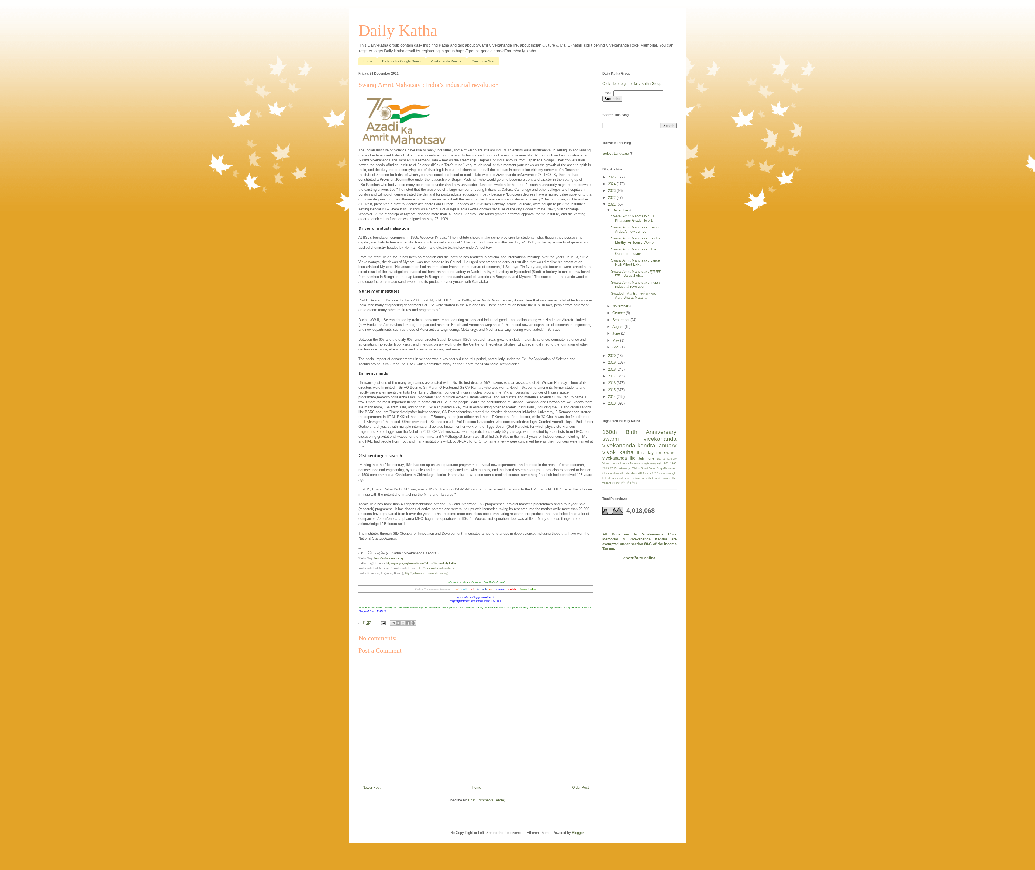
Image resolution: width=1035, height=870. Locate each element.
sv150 (673, 477)
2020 (612, 356)
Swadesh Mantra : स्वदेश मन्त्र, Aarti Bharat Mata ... (633, 295)
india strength (668, 473)
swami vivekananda (639, 439)
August (618, 327)
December (620, 210)
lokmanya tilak (631, 477)
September (621, 320)
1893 (665, 463)
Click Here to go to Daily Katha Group (631, 84)
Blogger (578, 833)
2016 (612, 383)
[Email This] (392, 623)
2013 (612, 403)
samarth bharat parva (654, 477)
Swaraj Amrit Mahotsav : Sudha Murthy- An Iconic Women (635, 240)
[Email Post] (383, 623)
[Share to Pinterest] (413, 623)
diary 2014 (651, 473)
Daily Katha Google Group (401, 61)
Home (367, 61)
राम (613, 482)
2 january (670, 458)
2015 (612, 390)
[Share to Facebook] (408, 623)
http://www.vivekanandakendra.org (436, 567)
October (619, 313)
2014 (612, 397)
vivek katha (618, 452)
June (616, 333)
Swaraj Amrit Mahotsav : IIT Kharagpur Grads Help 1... (633, 218)
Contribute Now (483, 61)
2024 (612, 184)
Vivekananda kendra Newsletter (622, 463)
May (616, 340)
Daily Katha (397, 30)
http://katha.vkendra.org (388, 558)
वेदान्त (634, 482)
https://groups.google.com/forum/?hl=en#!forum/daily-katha (421, 563)
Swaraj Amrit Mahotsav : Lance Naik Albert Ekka (635, 262)
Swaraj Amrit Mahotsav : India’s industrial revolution (636, 284)
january (667, 445)
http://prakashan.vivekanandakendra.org (426, 573)
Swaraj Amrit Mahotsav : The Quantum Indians (633, 251)
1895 (673, 463)
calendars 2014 (634, 473)
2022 (612, 198)
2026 (612, 177)
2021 (612, 204)
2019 (612, 362)
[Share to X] (403, 623)
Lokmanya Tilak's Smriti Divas (637, 468)
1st (659, 458)
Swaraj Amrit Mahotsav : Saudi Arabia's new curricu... (635, 229)
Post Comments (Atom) (486, 800)
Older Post (580, 787)
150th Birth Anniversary (639, 432)
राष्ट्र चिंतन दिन (623, 482)
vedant (606, 482)
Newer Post (372, 787)
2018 (612, 369)
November (620, 306)
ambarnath (617, 473)
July (641, 458)
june (651, 458)
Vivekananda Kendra (446, 61)
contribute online (639, 558)
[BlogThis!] (398, 623)
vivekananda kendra (628, 445)
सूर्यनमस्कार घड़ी (652, 463)
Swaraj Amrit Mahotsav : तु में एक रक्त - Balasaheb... (636, 273)
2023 (612, 191)
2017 (612, 376)
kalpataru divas (612, 477)
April (616, 347)
